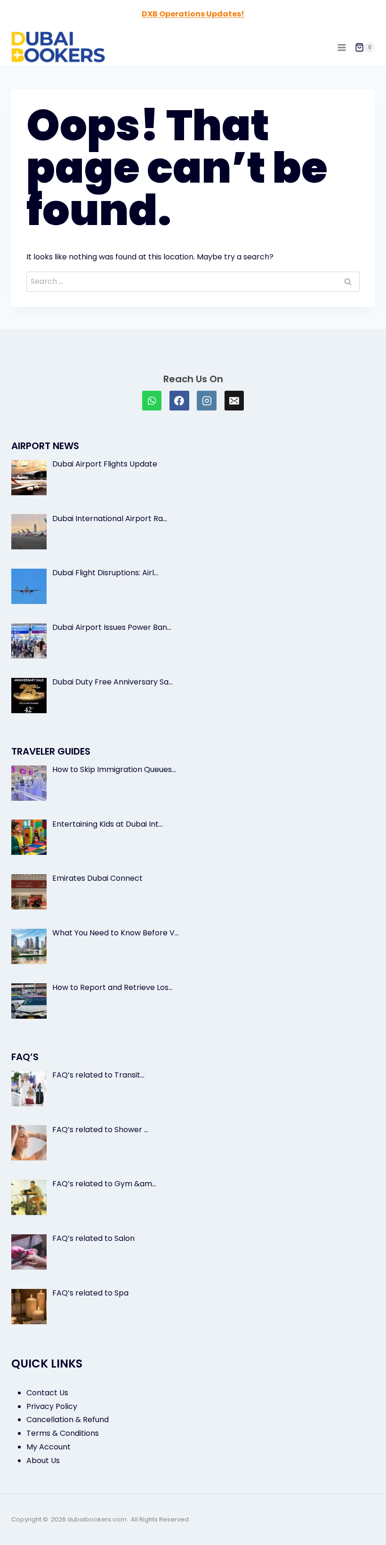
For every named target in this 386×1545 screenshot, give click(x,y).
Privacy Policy (51, 1406)
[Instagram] (207, 400)
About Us (43, 1460)
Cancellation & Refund (67, 1419)
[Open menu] (341, 47)
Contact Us (47, 1392)
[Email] (234, 400)
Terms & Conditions (62, 1433)
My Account (48, 1446)
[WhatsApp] (152, 400)
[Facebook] (179, 400)
